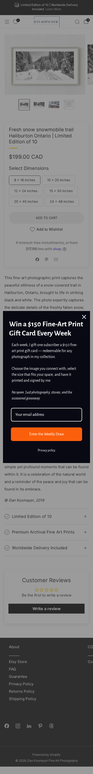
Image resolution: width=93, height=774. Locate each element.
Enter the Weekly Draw (46, 434)
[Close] (84, 317)
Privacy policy (46, 450)
